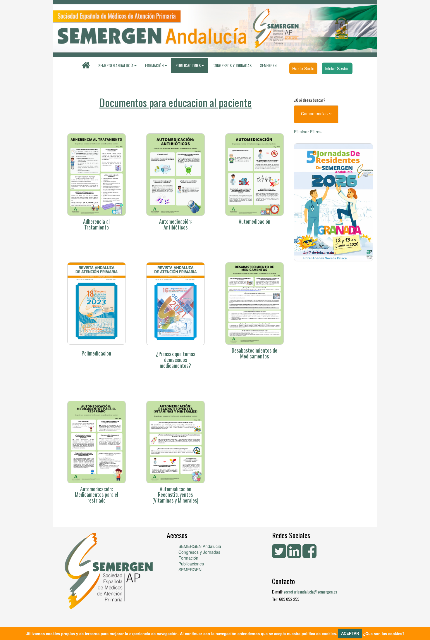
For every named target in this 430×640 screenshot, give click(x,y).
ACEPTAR (350, 633)
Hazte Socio (303, 68)
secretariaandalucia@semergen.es (310, 592)
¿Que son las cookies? (384, 633)
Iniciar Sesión (337, 68)
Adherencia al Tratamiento (96, 224)
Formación (188, 558)
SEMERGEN (268, 65)
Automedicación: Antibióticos (175, 224)
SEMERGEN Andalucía (115, 65)
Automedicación (254, 221)
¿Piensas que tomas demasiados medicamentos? (175, 359)
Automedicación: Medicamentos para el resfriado (96, 494)
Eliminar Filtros (307, 131)
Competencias (315, 113)
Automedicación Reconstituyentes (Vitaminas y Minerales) (175, 494)
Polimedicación (96, 353)
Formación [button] (154, 65)
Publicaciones (191, 564)
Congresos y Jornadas (232, 65)
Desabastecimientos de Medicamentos (254, 353)
